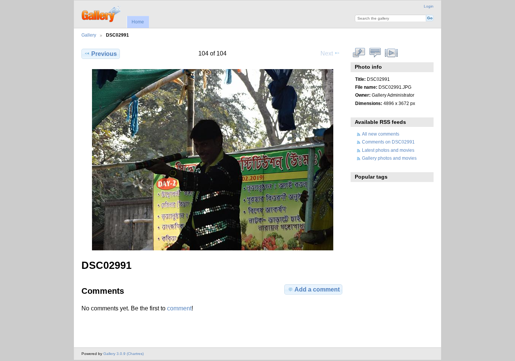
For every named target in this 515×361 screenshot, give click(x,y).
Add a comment (317, 289)
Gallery (88, 34)
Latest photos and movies (388, 150)
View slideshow (391, 53)
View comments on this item (375, 53)
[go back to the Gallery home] (101, 13)
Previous (104, 54)
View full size (359, 53)
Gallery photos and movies (389, 158)
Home (138, 22)
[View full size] (212, 159)
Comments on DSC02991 (388, 141)
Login (429, 6)
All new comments (380, 133)
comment (179, 308)
